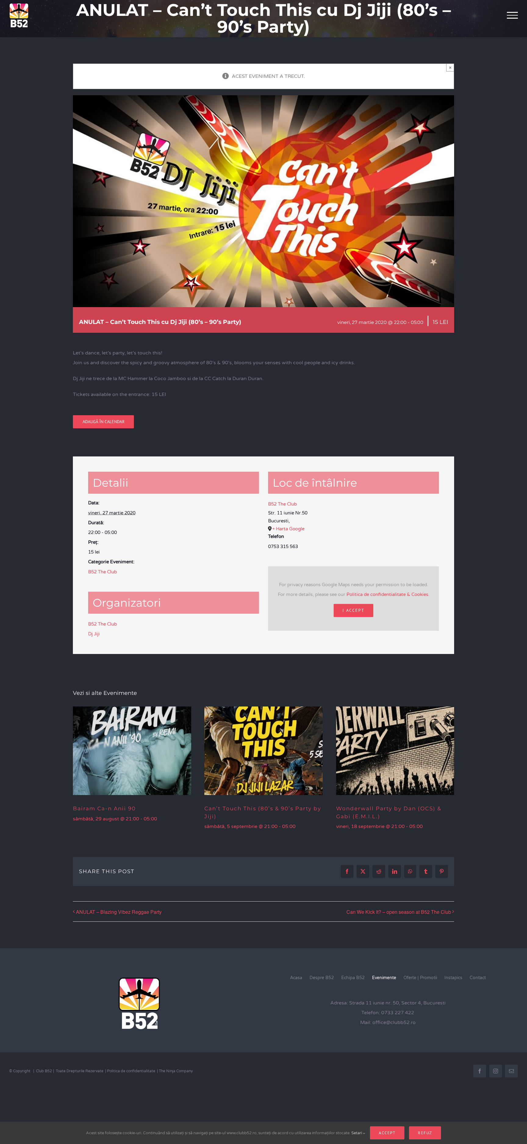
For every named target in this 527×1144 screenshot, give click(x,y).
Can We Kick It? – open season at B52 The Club (398, 911)
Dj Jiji (94, 634)
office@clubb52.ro (394, 1022)
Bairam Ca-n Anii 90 (104, 808)
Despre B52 (322, 977)
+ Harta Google (288, 529)
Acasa (296, 977)
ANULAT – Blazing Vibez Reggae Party (119, 911)
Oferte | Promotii (420, 977)
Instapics (453, 977)
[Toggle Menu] (512, 15)
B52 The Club (102, 572)
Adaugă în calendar (103, 421)
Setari (357, 1133)
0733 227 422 (397, 1013)
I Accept (353, 610)
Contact (478, 977)
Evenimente (384, 977)
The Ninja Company (176, 1071)
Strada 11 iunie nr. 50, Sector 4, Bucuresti (397, 1003)
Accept (387, 1132)
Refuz (425, 1132)
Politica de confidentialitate (131, 1071)
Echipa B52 (353, 977)
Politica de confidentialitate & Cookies (387, 594)
